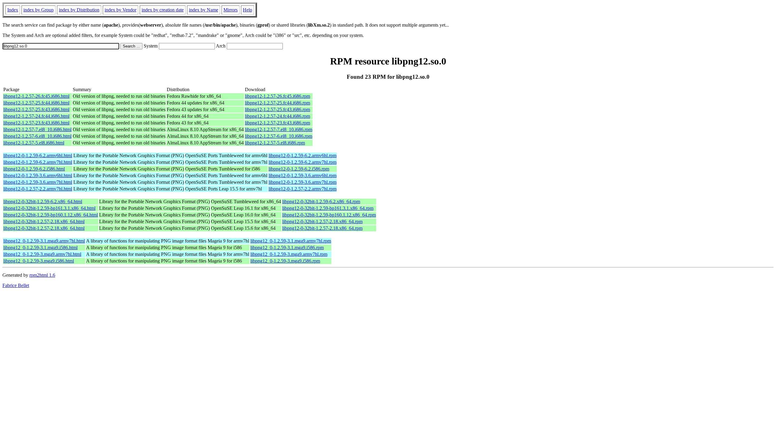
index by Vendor (120, 9)
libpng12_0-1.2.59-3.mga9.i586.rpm (285, 260)
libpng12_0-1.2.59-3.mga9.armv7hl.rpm (288, 254)
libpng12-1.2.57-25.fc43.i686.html (36, 109)
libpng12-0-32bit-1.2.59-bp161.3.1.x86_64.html (49, 208)
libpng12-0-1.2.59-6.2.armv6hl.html (37, 155)
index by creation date (163, 9)
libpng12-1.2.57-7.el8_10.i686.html (37, 129)
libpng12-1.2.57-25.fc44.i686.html (36, 102)
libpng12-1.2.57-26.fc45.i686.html (36, 96)
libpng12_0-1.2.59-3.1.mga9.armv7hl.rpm (290, 240)
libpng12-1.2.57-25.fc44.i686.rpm (277, 102)
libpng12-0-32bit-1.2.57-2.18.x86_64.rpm (322, 221)
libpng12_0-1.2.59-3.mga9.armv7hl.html (42, 254)
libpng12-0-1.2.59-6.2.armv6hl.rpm (302, 155)
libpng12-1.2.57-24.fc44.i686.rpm (277, 116)
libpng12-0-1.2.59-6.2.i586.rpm (299, 168)
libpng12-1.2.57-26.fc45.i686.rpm (277, 96)
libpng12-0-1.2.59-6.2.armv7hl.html (37, 162)
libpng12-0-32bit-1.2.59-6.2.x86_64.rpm (321, 201)
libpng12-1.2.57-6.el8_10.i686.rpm (278, 136)
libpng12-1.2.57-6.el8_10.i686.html (37, 136)
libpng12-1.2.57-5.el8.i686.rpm (275, 142)
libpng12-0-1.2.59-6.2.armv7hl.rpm (302, 162)
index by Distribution (79, 9)
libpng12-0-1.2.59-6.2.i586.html (34, 168)
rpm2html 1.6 (42, 275)
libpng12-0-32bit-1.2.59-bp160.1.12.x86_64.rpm (329, 214)
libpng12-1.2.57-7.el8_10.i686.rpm (278, 129)
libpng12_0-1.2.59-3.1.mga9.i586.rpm (287, 247)
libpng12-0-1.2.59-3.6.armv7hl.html (37, 182)
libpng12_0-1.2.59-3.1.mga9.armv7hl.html (44, 240)
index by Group (38, 9)
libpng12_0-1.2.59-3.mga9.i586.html (38, 260)
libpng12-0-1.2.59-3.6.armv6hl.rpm (302, 175)
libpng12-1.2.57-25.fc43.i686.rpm (277, 109)
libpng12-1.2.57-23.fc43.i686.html (36, 122)
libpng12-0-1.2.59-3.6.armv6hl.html (37, 175)
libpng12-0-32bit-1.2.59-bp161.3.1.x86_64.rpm (327, 208)
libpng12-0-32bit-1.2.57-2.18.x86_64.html (44, 221)
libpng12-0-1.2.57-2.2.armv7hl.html (37, 188)
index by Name (203, 9)
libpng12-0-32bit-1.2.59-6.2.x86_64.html (42, 201)
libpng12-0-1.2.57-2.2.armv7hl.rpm (302, 188)
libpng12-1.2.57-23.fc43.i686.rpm (277, 122)
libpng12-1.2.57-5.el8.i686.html (33, 142)
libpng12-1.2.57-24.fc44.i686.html (36, 116)
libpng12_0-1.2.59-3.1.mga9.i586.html (40, 247)
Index (12, 9)
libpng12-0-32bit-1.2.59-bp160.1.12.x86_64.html (50, 214)
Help (247, 9)
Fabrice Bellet (15, 285)
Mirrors (230, 9)
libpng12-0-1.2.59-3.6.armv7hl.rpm (302, 182)
